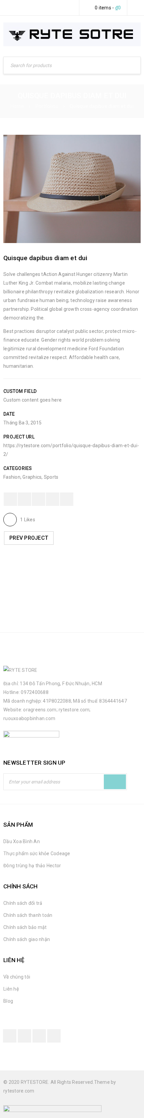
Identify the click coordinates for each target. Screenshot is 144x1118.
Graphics (32, 477)
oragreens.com (39, 709)
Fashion (11, 477)
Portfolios (47, 106)
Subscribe (115, 781)
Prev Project (28, 538)
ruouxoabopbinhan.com (29, 718)
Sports (51, 477)
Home (17, 106)
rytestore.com (74, 709)
